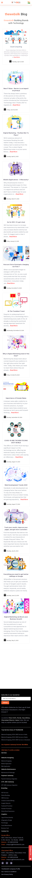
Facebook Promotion (6, 806)
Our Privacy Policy (7, 874)
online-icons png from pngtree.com (10, 667)
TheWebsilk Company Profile (10, 869)
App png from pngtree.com (8, 673)
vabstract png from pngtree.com (9, 676)
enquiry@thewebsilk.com (15, 844)
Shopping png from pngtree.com (9, 664)
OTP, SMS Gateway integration (9, 785)
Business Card (5, 828)
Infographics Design (6, 820)
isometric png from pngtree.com (9, 679)
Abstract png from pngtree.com (9, 660)
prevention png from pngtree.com (9, 683)
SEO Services (4, 792)
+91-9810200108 (12, 842)
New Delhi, (13, 718)
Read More (17, 57)
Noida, (19, 718)
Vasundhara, (26, 718)
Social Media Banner (6, 825)
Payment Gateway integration (9, 779)
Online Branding (5, 795)
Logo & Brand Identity (7, 817)
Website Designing (6, 761)
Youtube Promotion (6, 808)
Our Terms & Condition (8, 872)
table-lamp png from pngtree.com (9, 670)
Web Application (5, 766)
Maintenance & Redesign (8, 772)
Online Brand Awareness (7, 811)
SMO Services (5, 798)
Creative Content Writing (7, 800)
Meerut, (12, 720)
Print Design (4, 822)
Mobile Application (6, 763)
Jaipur (17, 720)
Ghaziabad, (5, 720)
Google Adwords (5, 803)
